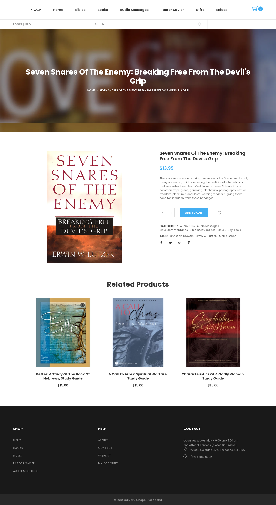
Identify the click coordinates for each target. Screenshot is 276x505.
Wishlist (104, 455)
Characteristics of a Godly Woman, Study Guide (213, 376)
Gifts (200, 9)
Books (102, 9)
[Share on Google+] (179, 242)
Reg (28, 24)
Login (17, 24)
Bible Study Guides (202, 230)
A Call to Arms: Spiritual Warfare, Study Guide (138, 376)
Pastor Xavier (172, 9)
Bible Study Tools (229, 230)
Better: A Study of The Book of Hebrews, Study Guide (63, 376)
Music (17, 455)
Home (58, 9)
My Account (108, 463)
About (103, 440)
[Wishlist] (219, 212)
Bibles (80, 9)
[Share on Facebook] (161, 242)
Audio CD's (187, 226)
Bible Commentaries (174, 230)
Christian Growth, (182, 236)
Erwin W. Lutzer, (206, 236)
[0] (255, 9)
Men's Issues (227, 236)
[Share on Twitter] (170, 242)
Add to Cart (194, 213)
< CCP (36, 9)
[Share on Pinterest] (189, 242)
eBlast (221, 9)
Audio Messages (134, 9)
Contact (105, 448)
